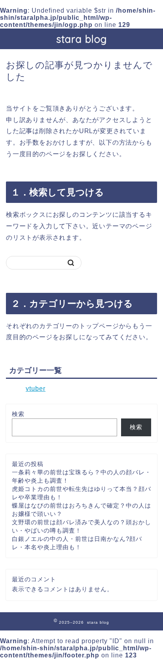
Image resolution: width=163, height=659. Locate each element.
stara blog (81, 38)
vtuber (35, 388)
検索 (18, 414)
